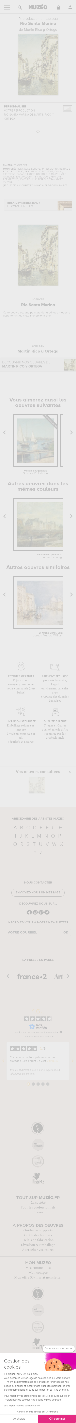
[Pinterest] (41, 914)
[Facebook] (29, 914)
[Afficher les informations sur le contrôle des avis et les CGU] (60, 1032)
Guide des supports (38, 1230)
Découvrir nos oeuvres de (26, 364)
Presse (38, 1212)
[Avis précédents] (3, 1061)
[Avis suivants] (73, 1061)
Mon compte (38, 1272)
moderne (64, 312)
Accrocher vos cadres (38, 1249)
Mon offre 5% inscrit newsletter (38, 1277)
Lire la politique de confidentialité (22, 1406)
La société (38, 1202)
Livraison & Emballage (38, 1245)
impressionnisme (40, 315)
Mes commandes (38, 1267)
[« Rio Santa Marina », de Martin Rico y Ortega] (37, 785)
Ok (65, 932)
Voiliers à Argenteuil (35, 472)
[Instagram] (35, 914)
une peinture (33, 312)
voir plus (52, 1061)
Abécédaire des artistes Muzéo (38, 819)
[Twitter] (47, 914)
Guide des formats (38, 1235)
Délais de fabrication (38, 1240)
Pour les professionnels (38, 1207)
